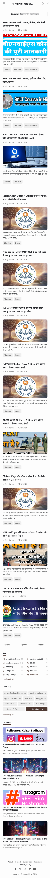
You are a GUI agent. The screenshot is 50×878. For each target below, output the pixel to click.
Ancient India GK (36, 659)
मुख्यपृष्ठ (24, 645)
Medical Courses (31, 69)
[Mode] (42, 3)
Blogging (9, 667)
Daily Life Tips (11, 674)
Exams (17, 243)
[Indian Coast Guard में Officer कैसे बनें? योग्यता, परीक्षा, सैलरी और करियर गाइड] (25, 229)
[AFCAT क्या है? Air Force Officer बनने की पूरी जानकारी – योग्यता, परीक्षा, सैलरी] (25, 453)
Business (33, 667)
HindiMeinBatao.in (24, 3)
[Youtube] (34, 869)
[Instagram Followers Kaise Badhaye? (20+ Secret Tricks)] (25, 741)
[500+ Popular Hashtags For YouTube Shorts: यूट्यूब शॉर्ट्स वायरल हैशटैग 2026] (25, 772)
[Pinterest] (29, 869)
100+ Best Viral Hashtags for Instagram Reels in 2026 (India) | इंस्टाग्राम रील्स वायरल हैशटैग (25, 840)
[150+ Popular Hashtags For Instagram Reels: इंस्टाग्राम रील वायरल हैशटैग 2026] (25, 804)
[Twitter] (20, 869)
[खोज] (48, 3)
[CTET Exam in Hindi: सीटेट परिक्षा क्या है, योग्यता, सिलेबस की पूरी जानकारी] (25, 621)
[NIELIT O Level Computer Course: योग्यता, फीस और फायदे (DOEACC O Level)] (25, 168)
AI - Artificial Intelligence (13, 659)
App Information (12, 663)
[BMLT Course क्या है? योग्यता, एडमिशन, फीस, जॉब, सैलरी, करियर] (25, 112)
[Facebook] (15, 869)
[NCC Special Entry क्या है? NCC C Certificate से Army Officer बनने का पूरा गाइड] (25, 285)
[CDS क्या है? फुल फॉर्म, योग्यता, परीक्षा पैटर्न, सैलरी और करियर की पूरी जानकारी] (25, 509)
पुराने (8, 645)
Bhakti (32, 663)
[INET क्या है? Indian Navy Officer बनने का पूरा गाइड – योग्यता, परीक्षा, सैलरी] (25, 397)
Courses (7, 69)
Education (17, 69)
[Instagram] (25, 869)
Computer (10, 670)
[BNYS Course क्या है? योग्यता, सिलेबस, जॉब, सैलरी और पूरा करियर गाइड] (25, 55)
